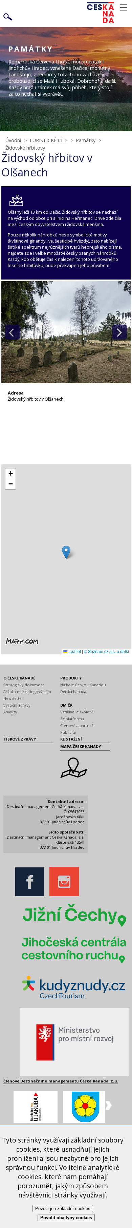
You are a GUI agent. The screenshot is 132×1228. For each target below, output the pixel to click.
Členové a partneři (77, 725)
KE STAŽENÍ (71, 739)
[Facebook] (31, 894)
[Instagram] (65, 894)
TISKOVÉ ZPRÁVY (19, 739)
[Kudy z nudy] (74, 1000)
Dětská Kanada (73, 691)
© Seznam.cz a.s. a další (106, 651)
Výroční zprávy (16, 705)
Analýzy (10, 711)
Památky (85, 140)
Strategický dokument (23, 684)
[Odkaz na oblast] (73, 776)
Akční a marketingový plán (27, 691)
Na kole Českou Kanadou (83, 684)
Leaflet (74, 651)
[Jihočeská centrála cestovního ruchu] (74, 964)
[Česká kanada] (109, 12)
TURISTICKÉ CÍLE (48, 140)
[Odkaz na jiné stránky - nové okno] (74, 927)
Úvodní (13, 140)
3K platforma (72, 718)
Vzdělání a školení (76, 711)
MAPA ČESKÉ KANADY (80, 746)
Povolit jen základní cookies (62, 1208)
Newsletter (13, 698)
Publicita (68, 732)
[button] (66, 552)
